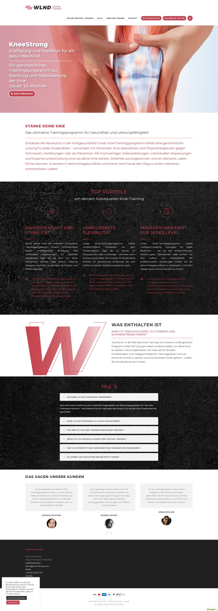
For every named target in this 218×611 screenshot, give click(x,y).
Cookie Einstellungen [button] (16, 598)
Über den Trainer (115, 18)
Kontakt (132, 18)
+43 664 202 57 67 (34, 572)
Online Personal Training (80, 18)
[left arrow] (107, 533)
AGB (127, 601)
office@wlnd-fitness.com (37, 566)
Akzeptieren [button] (13, 602)
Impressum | (116, 601)
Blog (100, 18)
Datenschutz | (98, 601)
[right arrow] (111, 533)
